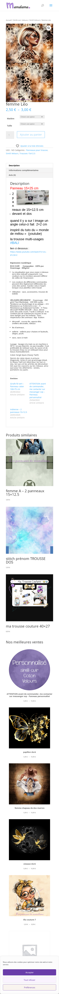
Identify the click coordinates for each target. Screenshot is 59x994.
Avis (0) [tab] (12, 175)
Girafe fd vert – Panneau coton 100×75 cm (17, 386)
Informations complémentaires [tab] (23, 170)
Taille (9, 125)
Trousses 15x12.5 (27, 153)
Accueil (9, 20)
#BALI (15, 243)
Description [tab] (14, 165)
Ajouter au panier (31, 134)
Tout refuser (29, 980)
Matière (10, 118)
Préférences (29, 987)
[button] (48, 28)
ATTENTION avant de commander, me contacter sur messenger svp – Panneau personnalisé (38, 390)
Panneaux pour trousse (37, 150)
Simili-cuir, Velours (20, 20)
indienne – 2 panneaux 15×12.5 (18, 410)
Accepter (30, 972)
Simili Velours (34, 20)
